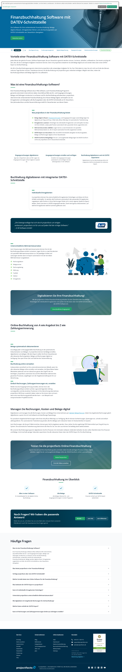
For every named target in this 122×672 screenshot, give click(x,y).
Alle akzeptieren (111, 6)
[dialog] (60, 5)
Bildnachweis (57, 648)
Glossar (18, 655)
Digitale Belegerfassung (62, 50)
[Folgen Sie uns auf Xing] (98, 668)
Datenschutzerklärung (59, 644)
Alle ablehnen (102, 6)
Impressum (56, 642)
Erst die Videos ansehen (61, 463)
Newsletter (19, 651)
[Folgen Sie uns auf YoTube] (105, 668)
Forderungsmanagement (47, 50)
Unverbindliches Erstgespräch (61, 309)
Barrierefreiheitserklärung (60, 646)
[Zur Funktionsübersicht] (12, 50)
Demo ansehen (20, 642)
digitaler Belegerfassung (76, 413)
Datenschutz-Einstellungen (47, 668)
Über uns (37, 648)
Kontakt (79, 518)
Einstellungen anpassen (9, 6)
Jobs (36, 651)
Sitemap (55, 651)
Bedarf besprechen (61, 457)
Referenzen (38, 642)
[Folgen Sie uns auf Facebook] (89, 668)
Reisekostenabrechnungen (91, 50)
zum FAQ (90, 518)
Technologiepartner (40, 646)
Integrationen (38, 644)
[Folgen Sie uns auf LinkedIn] (101, 668)
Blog (36, 639)
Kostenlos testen (17, 38)
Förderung (19, 653)
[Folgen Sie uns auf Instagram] (95, 668)
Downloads (19, 648)
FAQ (17, 657)
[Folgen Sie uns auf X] (92, 668)
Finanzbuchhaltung (105, 50)
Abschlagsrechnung (33, 50)
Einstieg (18, 639)
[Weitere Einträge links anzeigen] (23, 50)
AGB (54, 639)
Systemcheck (19, 644)
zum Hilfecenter (101, 518)
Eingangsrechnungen (76, 50)
